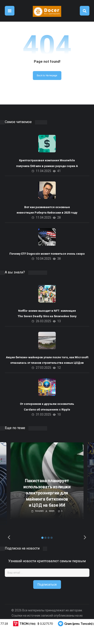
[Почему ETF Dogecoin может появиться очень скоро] (47, 237)
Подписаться (47, 584)
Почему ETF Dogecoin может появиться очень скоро (47, 253)
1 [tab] (42, 538)
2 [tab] (45, 538)
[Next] (84, 537)
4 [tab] (51, 538)
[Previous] (9, 537)
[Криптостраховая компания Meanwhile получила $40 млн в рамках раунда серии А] (47, 143)
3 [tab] (48, 538)
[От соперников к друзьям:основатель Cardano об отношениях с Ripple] (47, 387)
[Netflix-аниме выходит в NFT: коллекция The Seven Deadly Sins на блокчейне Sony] (47, 294)
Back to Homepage (47, 75)
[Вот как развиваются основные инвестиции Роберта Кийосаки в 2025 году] (47, 190)
